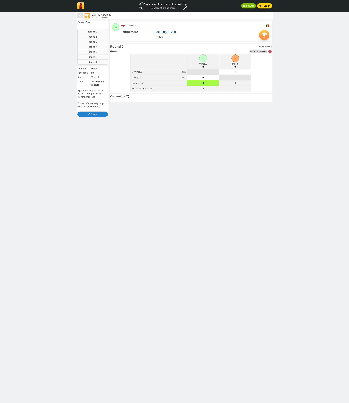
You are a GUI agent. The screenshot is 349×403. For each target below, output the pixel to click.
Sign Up (250, 5)
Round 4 (92, 46)
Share (94, 114)
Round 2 (92, 56)
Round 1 (92, 61)
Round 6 (92, 36)
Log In (267, 5)
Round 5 (92, 41)
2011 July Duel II (166, 32)
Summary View (263, 46)
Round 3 (92, 51)
